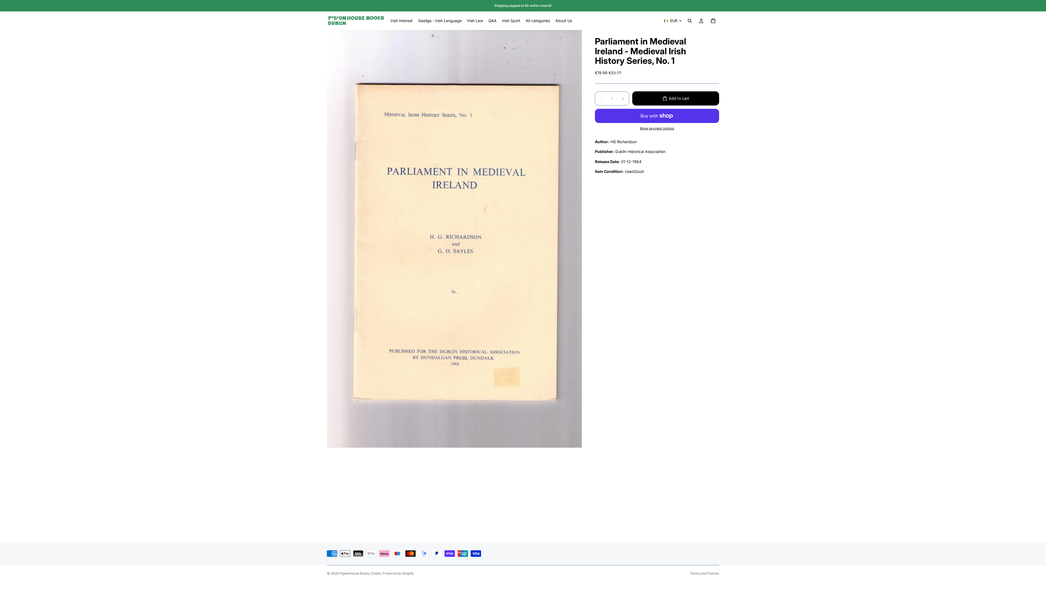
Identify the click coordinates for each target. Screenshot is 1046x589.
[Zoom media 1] (454, 239)
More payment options (657, 128)
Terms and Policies (704, 573)
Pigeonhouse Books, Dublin (360, 573)
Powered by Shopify (398, 573)
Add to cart (679, 98)
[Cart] (713, 21)
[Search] (690, 21)
